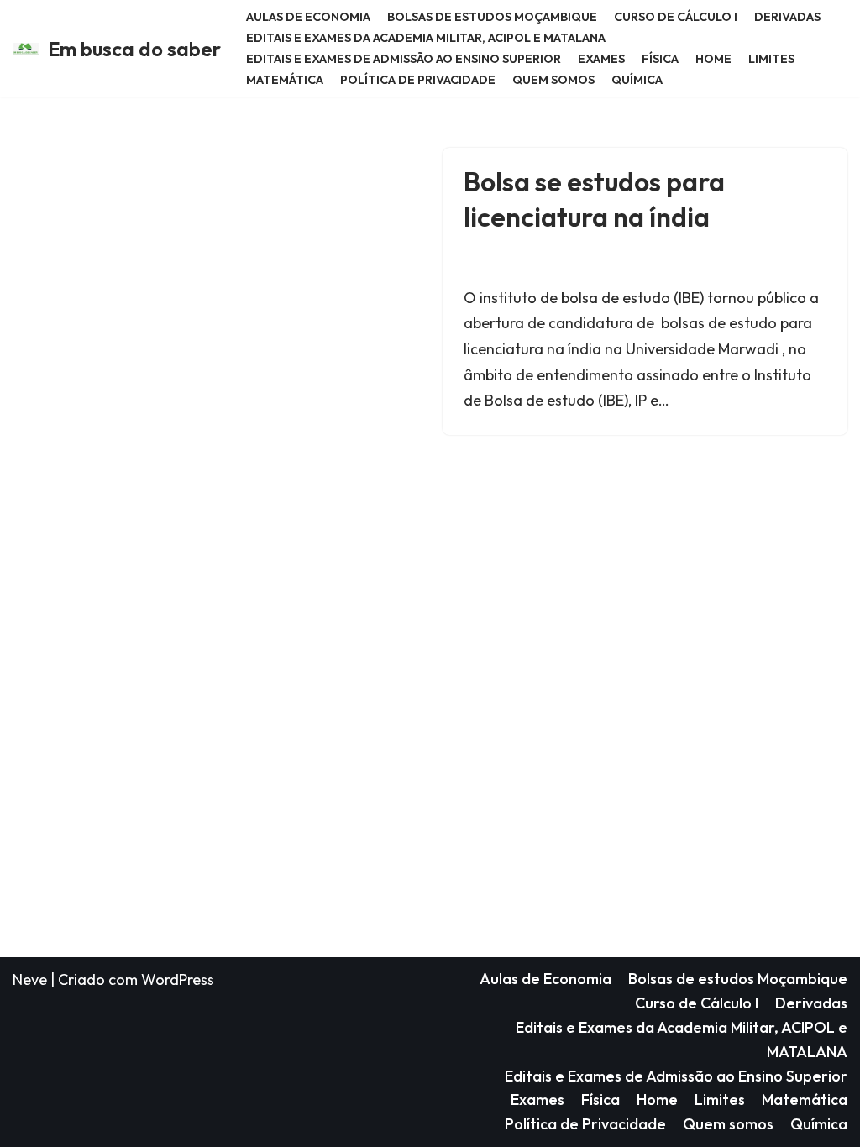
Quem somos (553, 79)
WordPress (177, 979)
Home (713, 58)
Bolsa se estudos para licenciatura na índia (594, 199)
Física (660, 58)
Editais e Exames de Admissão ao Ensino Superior (403, 58)
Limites (771, 58)
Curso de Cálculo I (675, 16)
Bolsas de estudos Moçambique (492, 16)
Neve (30, 979)
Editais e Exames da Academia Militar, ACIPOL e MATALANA (426, 37)
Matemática (284, 79)
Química (637, 79)
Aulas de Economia (308, 16)
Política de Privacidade (418, 79)
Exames (601, 58)
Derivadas (787, 16)
